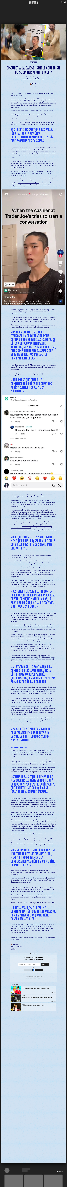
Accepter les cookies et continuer (33, 606)
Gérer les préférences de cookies (33, 609)
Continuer (42, 590)
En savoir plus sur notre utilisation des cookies (33, 611)
